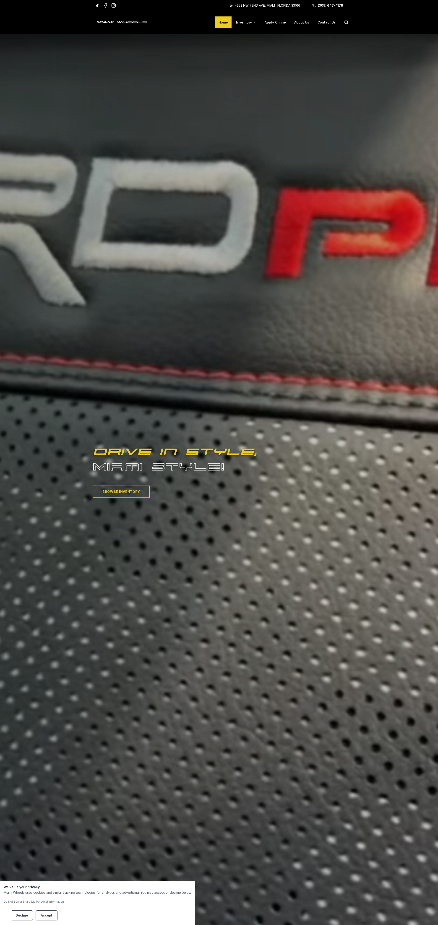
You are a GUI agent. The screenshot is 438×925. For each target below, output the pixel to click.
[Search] (346, 22)
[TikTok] (97, 5)
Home (223, 22)
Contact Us (327, 22)
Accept (46, 915)
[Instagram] (113, 5)
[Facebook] (105, 5)
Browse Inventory (121, 492)
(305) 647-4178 (330, 5)
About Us (301, 22)
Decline (22, 915)
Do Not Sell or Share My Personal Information (34, 901)
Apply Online (275, 22)
